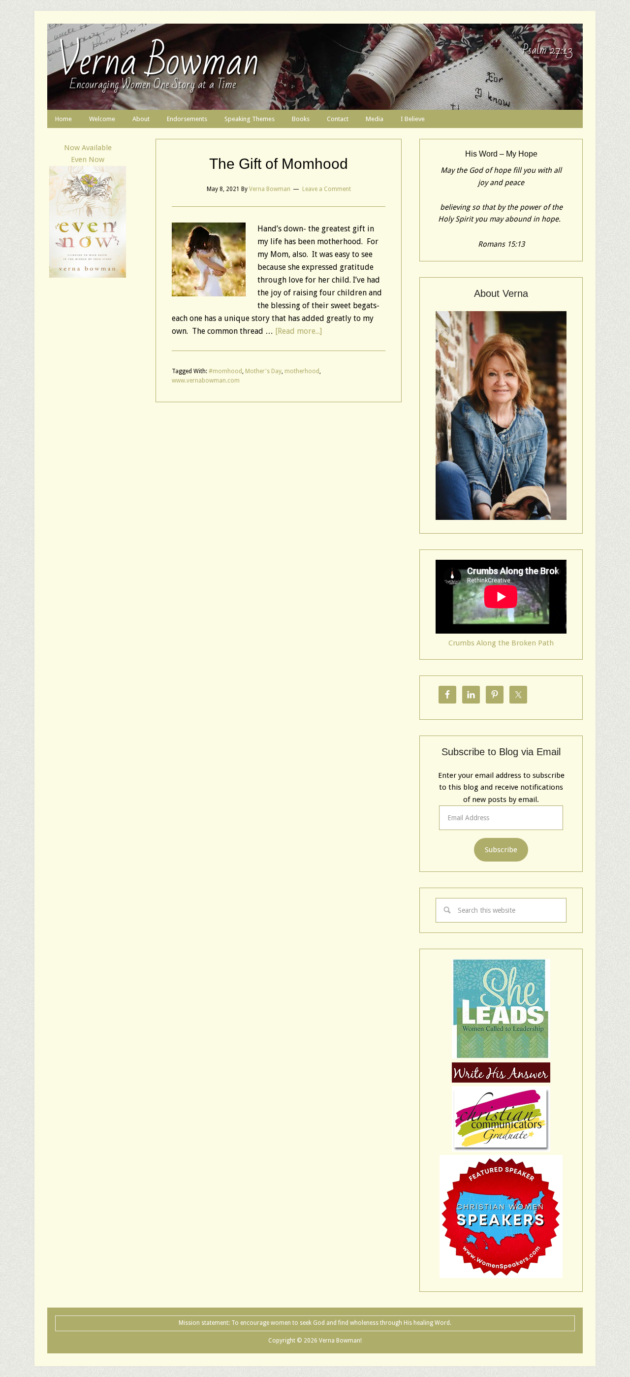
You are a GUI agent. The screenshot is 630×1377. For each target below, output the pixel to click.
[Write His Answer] (501, 1056)
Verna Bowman (158, 61)
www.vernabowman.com (206, 380)
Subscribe (501, 849)
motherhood (301, 371)
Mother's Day (263, 371)
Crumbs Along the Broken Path (501, 643)
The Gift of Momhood (278, 164)
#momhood (225, 371)
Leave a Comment (326, 189)
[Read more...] (298, 331)
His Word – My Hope (501, 154)
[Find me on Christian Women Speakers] (501, 1275)
